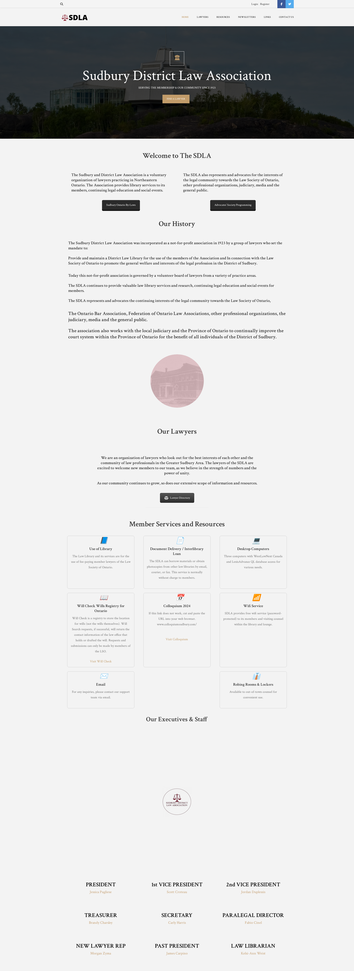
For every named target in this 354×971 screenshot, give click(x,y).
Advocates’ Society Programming (232, 205)
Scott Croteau (177, 892)
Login (254, 4)
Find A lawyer (176, 98)
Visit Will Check (101, 661)
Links (267, 17)
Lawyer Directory (180, 498)
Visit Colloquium (177, 639)
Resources (223, 17)
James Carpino (177, 953)
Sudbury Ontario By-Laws (121, 205)
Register (264, 4)
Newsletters (247, 17)
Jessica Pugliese (101, 892)
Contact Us (286, 17)
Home (185, 17)
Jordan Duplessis (253, 892)
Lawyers (202, 17)
